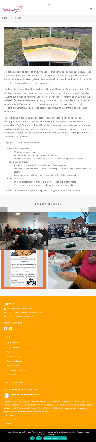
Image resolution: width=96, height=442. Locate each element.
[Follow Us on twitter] (10, 328)
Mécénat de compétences (17, 370)
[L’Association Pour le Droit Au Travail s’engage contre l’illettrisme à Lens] (24, 222)
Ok (32, 438)
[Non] (93, 435)
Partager (9, 423)
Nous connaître (13, 343)
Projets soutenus (13, 347)
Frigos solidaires (13, 366)
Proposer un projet (14, 357)
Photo (11, 415)
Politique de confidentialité (55, 438)
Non (38, 438)
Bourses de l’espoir (14, 361)
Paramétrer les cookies (15, 383)
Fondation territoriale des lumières (25, 394)
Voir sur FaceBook (10, 420)
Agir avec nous (12, 352)
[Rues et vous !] (48, 46)
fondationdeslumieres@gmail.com (21, 316)
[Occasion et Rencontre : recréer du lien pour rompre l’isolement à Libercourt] (72, 260)
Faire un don (11, 375)
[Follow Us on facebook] (5, 328)
